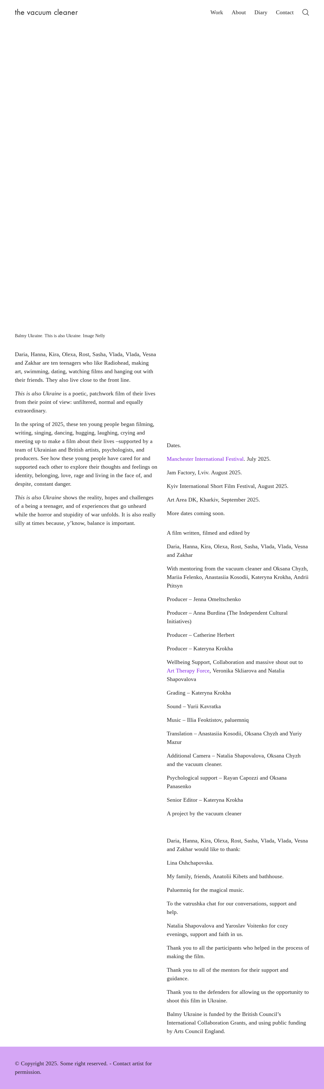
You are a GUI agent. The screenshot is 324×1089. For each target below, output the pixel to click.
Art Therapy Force (188, 670)
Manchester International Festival (205, 459)
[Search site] (305, 12)
